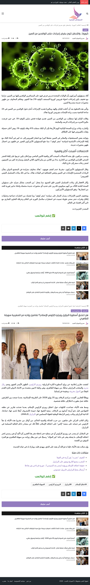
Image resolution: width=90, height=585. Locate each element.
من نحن (28, 581)
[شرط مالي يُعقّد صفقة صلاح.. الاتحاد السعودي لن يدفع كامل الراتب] (82, 285)
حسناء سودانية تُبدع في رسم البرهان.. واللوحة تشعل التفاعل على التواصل (50, 292)
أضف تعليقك (45, 238)
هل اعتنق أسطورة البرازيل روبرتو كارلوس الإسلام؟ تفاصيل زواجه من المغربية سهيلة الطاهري (45, 253)
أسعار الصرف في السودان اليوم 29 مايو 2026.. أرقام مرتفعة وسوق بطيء (50, 272)
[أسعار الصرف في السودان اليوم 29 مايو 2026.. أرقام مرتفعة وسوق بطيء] (82, 276)
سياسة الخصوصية (19, 581)
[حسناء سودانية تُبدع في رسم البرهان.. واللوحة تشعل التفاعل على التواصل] (82, 295)
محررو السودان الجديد (78, 38)
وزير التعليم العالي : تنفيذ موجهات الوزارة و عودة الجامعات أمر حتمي (58, 2)
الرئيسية (84, 25)
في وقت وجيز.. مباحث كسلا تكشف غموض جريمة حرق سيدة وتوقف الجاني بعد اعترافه (45, 263)
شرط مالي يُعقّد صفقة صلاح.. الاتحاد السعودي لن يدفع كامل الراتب (53, 282)
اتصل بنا (10, 581)
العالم (78, 25)
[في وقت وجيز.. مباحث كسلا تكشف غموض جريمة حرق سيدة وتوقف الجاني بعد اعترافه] (82, 266)
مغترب (4, 581)
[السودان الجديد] (75, 13)
